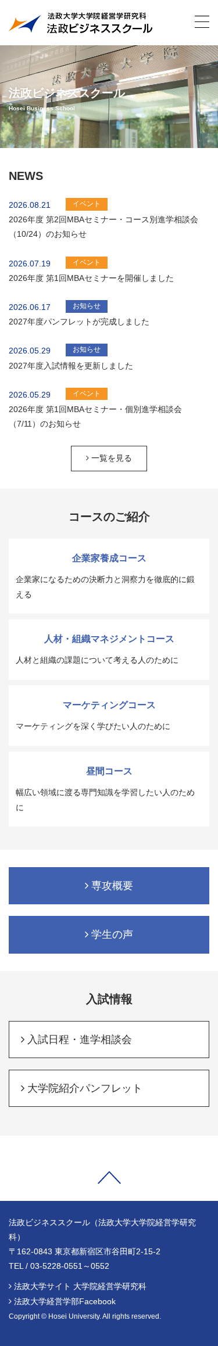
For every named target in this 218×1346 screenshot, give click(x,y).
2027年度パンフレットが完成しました (79, 321)
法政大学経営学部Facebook (65, 1301)
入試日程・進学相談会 (78, 1039)
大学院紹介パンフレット (83, 1088)
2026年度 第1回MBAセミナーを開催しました (91, 278)
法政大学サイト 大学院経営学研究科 (80, 1286)
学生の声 (110, 934)
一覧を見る (110, 458)
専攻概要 (110, 886)
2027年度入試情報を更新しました (71, 365)
